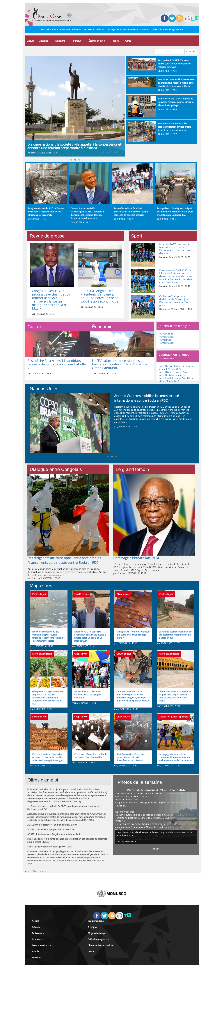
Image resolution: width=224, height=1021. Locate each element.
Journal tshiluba (166, 375)
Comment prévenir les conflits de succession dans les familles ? (90, 756)
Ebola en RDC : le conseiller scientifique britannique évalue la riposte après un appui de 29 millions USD (90, 636)
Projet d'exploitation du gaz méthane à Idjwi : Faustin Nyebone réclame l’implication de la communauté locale (48, 636)
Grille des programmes (99, 939)
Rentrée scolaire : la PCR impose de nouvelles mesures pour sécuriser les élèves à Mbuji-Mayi (176, 102)
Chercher (190, 51)
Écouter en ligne (96, 920)
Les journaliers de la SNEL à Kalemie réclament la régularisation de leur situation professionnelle (46, 211)
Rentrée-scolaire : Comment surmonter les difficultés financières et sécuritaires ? (130, 757)
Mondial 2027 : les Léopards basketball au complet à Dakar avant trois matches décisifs (176, 249)
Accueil (30, 40)
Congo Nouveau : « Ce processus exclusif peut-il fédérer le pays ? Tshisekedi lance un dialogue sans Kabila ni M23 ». (51, 299)
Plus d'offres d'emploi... (36, 871)
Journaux (77, 40)
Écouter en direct (97, 40)
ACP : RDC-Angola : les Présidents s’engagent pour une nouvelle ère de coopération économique (99, 296)
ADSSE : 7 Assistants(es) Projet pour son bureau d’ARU (54, 834)
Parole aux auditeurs (42, 653)
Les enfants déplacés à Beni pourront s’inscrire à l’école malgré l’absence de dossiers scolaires (131, 211)
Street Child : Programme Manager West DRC (49, 846)
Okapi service (123, 594)
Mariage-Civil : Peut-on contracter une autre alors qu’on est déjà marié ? (133, 634)
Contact (92, 951)
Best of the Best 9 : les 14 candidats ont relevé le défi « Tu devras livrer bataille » (57, 364)
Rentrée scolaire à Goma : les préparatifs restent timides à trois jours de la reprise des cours (174, 127)
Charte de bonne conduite (101, 945)
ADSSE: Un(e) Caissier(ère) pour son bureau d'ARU (52, 824)
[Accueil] (53, 14)
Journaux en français (174, 326)
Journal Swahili (166, 339)
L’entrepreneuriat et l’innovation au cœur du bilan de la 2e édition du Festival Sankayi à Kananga (48, 757)
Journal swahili (166, 378)
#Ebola (116, 40)
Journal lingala (165, 365)
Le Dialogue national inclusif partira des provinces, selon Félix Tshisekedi (74, 146)
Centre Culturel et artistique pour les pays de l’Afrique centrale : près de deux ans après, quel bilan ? (175, 696)
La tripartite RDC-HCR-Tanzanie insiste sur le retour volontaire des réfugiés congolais (175, 63)
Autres (128, 40)
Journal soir (181, 375)
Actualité (44, 40)
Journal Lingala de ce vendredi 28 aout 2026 (177, 367)
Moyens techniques (97, 933)
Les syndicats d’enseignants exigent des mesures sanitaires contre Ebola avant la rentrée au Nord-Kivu (175, 211)
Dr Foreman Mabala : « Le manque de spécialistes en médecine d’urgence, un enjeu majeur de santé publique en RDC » (133, 697)
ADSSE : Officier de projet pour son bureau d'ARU (51, 829)
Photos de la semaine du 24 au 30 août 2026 (156, 790)
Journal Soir (181, 372)
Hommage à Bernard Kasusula (136, 558)
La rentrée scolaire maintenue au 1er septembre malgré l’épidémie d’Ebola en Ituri (175, 634)
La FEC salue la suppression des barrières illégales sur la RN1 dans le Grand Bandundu (119, 364)
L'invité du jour (39, 594)
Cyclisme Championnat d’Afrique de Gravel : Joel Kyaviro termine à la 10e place (174, 300)
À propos (92, 927)
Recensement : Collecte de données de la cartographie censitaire (87, 694)
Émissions (60, 40)
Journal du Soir (166, 333)
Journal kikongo (166, 372)
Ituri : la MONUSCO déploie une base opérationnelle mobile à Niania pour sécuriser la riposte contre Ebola (176, 83)
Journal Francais (166, 336)
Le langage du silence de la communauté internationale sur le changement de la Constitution (175, 757)
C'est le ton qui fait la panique (173, 716)
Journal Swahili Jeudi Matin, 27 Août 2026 (176, 380)
